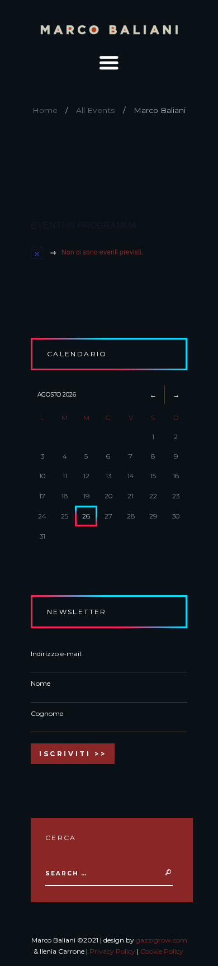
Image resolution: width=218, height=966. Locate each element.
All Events (95, 110)
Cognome (47, 713)
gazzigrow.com (161, 940)
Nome (40, 683)
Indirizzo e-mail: (57, 653)
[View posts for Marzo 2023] (153, 394)
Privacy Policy (112, 951)
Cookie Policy (161, 951)
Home (45, 110)
